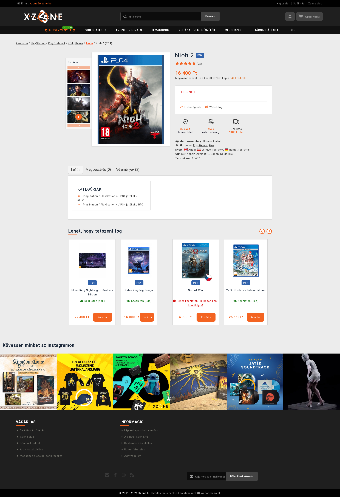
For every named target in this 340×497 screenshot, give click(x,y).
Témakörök (160, 30)
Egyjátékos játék (203, 145)
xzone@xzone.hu (36, 3)
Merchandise (235, 30)
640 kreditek (238, 78)
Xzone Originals (129, 30)
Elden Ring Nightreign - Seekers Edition (92, 292)
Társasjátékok (266, 30)
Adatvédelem (132, 455)
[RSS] (132, 475)
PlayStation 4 (109, 196)
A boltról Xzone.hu (136, 436)
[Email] (107, 475)
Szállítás (298, 3)
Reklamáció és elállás (138, 443)
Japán (215, 154)
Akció (80, 200)
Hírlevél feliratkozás (241, 476)
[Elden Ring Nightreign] (139, 260)
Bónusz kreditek (30, 443)
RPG (141, 204)
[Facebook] (115, 475)
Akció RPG (202, 154)
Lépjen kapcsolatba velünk (141, 430)
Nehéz (191, 154)
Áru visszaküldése (31, 449)
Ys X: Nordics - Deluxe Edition (246, 290)
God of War (195, 290)
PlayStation (90, 196)
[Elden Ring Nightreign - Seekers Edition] (92, 260)
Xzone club (315, 3)
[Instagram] (123, 475)
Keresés (210, 16)
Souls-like (226, 154)
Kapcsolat (283, 3)
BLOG (292, 30)
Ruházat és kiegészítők (196, 30)
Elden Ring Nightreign (139, 290)
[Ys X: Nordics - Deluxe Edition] (246, 260)
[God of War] (195, 260)
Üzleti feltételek (134, 449)
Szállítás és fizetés (32, 430)
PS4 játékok (128, 196)
